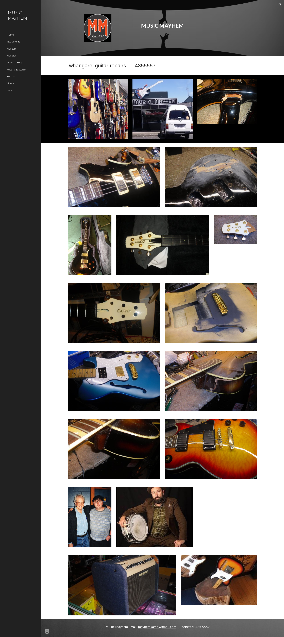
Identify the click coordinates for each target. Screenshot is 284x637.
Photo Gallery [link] (14, 62)
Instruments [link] (13, 41)
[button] (280, 5)
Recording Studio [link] (16, 69)
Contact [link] (11, 90)
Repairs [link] (11, 76)
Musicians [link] (12, 55)
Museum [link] (11, 48)
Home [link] (10, 34)
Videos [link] (10, 83)
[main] (162, 22)
